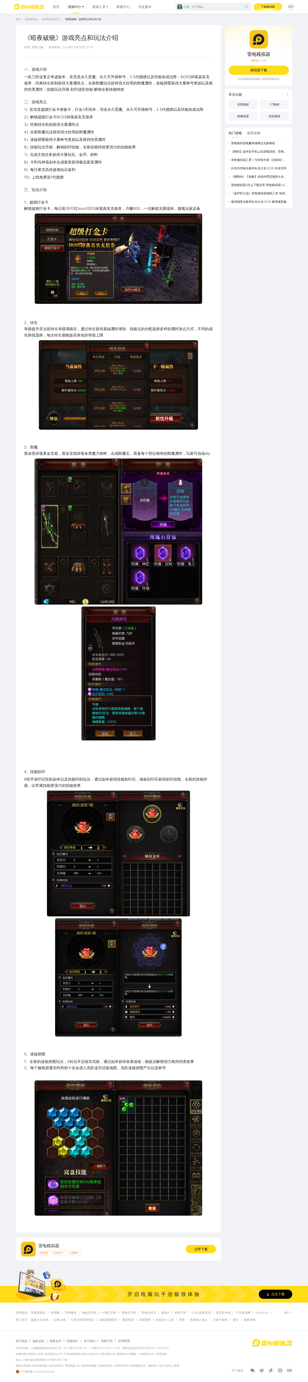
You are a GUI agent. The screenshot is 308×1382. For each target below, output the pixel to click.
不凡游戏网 (243, 1312)
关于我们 (89, 1341)
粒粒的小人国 (165, 1319)
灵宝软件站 (223, 1312)
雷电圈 (55, 1312)
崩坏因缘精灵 (108, 1319)
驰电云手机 (89, 1312)
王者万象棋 (220, 1319)
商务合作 (55, 1341)
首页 (56, 7)
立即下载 (201, 1249)
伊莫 (182, 1319)
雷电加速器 (38, 1312)
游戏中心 (74, 7)
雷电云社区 (148, 1312)
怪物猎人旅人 (199, 1319)
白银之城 (59, 1319)
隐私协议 (38, 1341)
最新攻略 (250, 1319)
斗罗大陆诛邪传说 (82, 1319)
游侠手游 (180, 1312)
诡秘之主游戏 (39, 1319)
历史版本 (145, 7)
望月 (236, 1319)
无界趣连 (70, 1312)
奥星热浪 (128, 1319)
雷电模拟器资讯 (50, 19)
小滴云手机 (109, 1312)
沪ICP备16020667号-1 (76, 1348)
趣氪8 (165, 1312)
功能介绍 (107, 1341)
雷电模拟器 (31, 19)
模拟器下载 (258, 70)
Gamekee (262, 1312)
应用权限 (124, 1341)
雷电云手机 (129, 1312)
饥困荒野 (145, 1319)
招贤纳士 (72, 1341)
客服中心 (123, 7)
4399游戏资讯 (201, 1312)
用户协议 (21, 1341)
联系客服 (162, 1353)
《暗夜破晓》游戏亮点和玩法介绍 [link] (82, 19)
